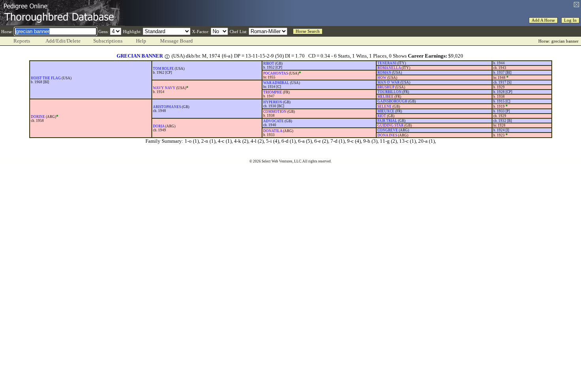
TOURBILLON (389, 92)
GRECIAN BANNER (140, 56)
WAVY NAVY (164, 88)
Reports (21, 41)
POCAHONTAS (275, 73)
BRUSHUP (385, 87)
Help (141, 41)
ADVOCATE (273, 121)
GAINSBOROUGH (392, 101)
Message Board (176, 41)
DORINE (38, 117)
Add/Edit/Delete (63, 41)
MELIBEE (385, 97)
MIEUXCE (385, 111)
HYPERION (272, 102)
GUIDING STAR (390, 125)
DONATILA (272, 131)
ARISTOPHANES (167, 107)
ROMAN (384, 73)
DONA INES (387, 135)
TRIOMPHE (272, 92)
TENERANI (386, 63)
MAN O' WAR (388, 82)
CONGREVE (387, 130)
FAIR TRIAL (387, 121)
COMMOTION (275, 112)
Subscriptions (108, 41)
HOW (382, 78)
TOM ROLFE (163, 69)
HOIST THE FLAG (46, 78)
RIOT (381, 116)
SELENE (384, 106)
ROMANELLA (389, 68)
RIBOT (268, 63)
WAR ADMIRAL (276, 83)
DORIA (158, 126)
